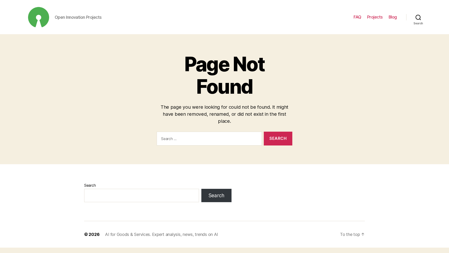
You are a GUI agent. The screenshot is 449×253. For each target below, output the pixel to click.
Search (90, 185)
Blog (393, 17)
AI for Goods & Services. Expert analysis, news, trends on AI (161, 234)
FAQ (357, 17)
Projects (375, 17)
